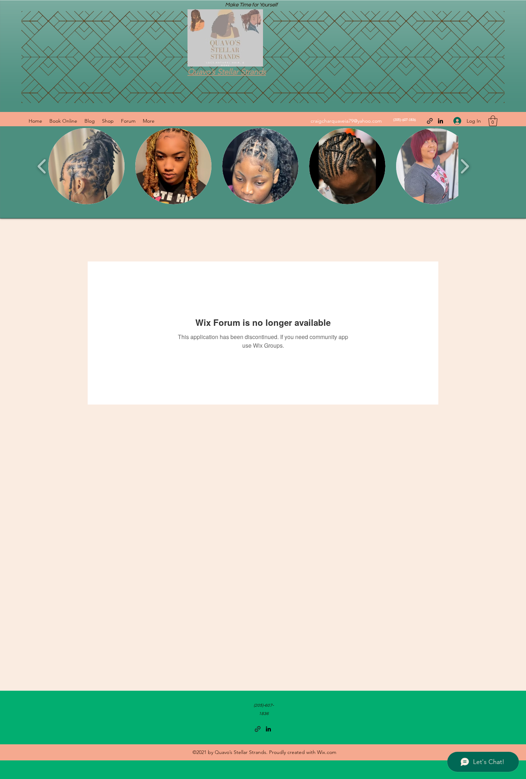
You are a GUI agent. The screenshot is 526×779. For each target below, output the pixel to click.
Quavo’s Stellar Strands (226, 72)
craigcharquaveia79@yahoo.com (346, 121)
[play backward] (42, 166)
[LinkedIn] (440, 120)
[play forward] (465, 166)
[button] (492, 121)
